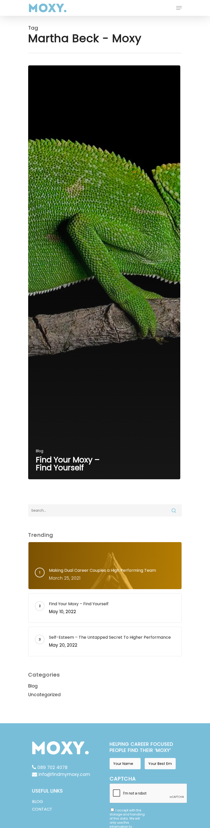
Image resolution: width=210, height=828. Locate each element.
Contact (42, 809)
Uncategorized (44, 695)
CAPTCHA (123, 778)
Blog (39, 451)
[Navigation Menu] (179, 7)
